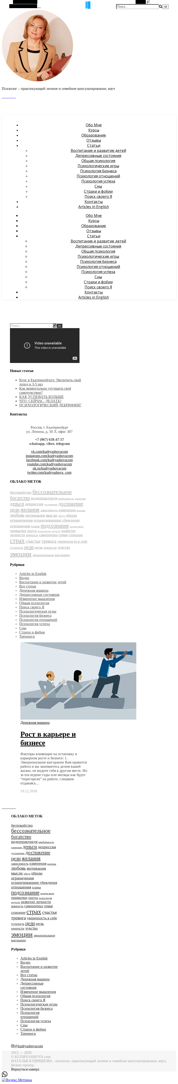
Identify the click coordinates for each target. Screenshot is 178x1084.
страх (17, 540)
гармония (80, 498)
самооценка (48, 535)
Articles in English (93, 206)
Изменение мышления (37, 599)
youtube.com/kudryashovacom (49, 464)
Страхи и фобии (98, 191)
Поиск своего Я (98, 196)
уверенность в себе (72, 541)
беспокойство (21, 492)
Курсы (93, 130)
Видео (24, 578)
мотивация (35, 515)
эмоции (21, 554)
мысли (51, 515)
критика (80, 510)
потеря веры (76, 526)
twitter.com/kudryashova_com (49, 472)
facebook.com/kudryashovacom (49, 460)
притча (32, 531)
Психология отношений (98, 176)
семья (63, 535)
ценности (50, 547)
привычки (18, 531)
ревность (32, 535)
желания (29, 510)
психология (44, 531)
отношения (20, 526)
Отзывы (93, 140)
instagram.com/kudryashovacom (49, 456)
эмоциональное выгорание (51, 555)
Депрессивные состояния (98, 155)
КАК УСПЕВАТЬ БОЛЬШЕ (41, 397)
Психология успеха (98, 181)
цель (39, 547)
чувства (64, 547)
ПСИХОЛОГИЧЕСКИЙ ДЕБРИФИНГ (50, 405)
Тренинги (27, 636)
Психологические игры (98, 165)
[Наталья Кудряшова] (37, 80)
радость (56, 531)
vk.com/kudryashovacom (49, 452)
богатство (20, 498)
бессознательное (52, 492)
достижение (50, 504)
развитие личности (36, 902)
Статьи (93, 145)
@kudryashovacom (28, 1046)
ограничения (21, 520)
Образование (93, 135)
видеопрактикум (44, 498)
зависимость (49, 510)
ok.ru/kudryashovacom (49, 468)
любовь (17, 515)
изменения (67, 510)
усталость (16, 547)
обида (61, 516)
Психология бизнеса (98, 170)
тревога (48, 541)
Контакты (94, 201)
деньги (17, 503)
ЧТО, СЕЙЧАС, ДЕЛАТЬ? (40, 401)
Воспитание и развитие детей (98, 150)
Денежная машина (33, 590)
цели (29, 547)
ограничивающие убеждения (56, 520)
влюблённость (66, 498)
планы (35, 526)
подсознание (55, 526)
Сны (98, 186)
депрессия (34, 504)
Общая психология (98, 160)
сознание (75, 535)
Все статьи (27, 586)
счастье (33, 541)
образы (71, 515)
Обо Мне (94, 124)
